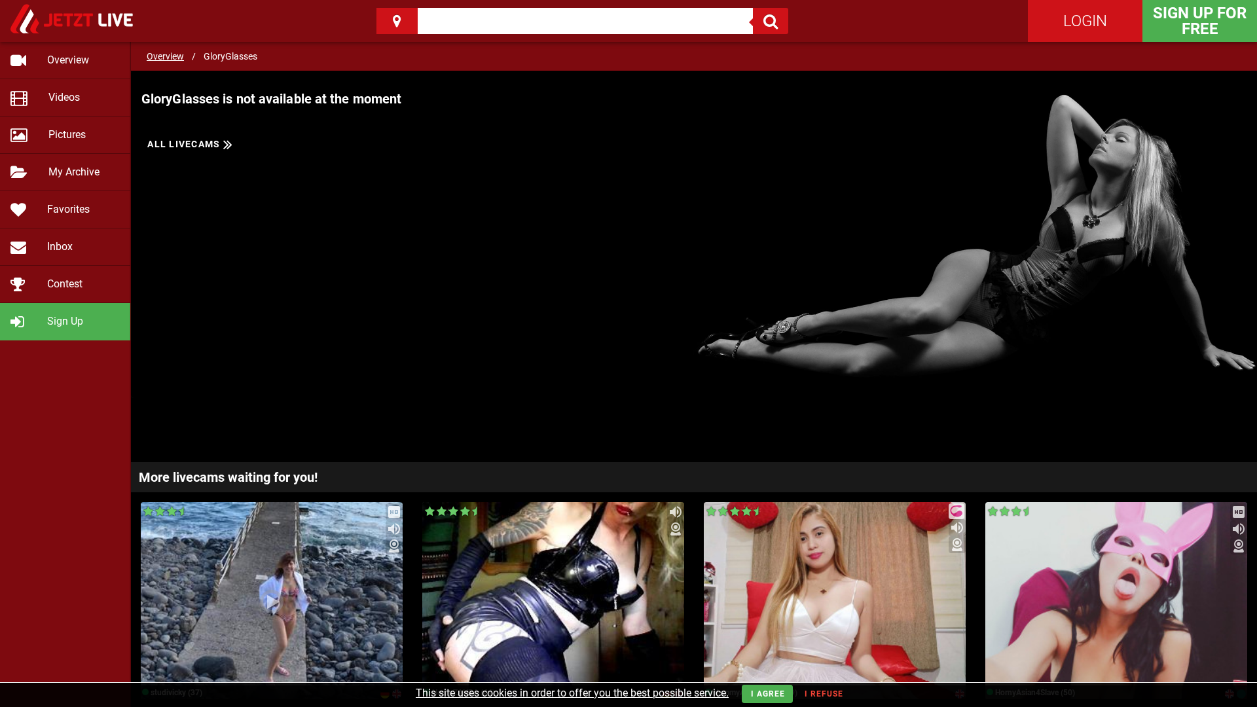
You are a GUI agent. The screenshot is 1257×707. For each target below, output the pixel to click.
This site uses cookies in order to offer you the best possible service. (572, 693)
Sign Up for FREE (1200, 21)
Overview (165, 56)
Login (1085, 21)
